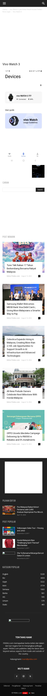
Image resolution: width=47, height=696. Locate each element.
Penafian (38, 686)
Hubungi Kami (28, 686)
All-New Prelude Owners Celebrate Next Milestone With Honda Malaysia (22, 394)
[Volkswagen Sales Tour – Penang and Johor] (9, 531)
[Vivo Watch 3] (23, 162)
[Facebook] (16, 676)
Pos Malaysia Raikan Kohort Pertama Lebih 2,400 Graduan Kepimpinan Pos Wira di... (30, 509)
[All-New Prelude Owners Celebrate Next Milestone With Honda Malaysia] (23, 383)
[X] (30, 676)
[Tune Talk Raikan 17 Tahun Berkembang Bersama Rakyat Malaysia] (23, 257)
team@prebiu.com (29, 659)
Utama (5, 9)
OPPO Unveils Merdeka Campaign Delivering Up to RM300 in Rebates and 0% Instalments (23, 436)
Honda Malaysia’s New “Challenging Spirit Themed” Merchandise (28, 542)
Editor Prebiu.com (13, 276)
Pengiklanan (16, 686)
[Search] (43, 3)
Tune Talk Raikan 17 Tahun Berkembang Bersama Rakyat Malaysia (21, 268)
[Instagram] (23, 676)
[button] (4, 3)
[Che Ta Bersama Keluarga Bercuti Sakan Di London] (9, 556)
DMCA (23, 688)
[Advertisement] (23, 38)
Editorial (7, 686)
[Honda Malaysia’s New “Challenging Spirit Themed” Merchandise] (9, 543)
